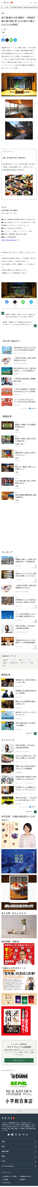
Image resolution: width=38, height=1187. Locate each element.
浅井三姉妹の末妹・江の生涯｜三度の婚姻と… (25, 724)
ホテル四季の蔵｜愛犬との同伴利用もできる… (25, 482)
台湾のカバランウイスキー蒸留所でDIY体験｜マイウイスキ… (25, 574)
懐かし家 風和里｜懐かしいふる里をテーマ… (25, 468)
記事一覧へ (29, 733)
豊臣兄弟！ (6, 660)
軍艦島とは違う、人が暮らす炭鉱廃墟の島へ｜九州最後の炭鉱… (25, 560)
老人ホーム (24, 663)
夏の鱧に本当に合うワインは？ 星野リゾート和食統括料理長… (25, 641)
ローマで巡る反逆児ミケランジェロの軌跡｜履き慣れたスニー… (25, 615)
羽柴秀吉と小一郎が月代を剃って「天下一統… (25, 681)
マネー (30, 660)
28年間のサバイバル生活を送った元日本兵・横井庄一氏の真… (25, 601)
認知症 (5, 663)
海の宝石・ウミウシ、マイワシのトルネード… (25, 713)
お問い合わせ (6, 1182)
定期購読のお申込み (25, 1176)
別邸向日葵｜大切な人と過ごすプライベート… (25, 453)
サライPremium (7, 1166)
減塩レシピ (22, 660)
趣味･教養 (5, 1151)
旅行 (7, 7)
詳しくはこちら (19, 1060)
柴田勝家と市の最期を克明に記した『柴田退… (25, 692)
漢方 (4, 665)
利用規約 (22, 1179)
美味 (3, 1141)
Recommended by (24, 408)
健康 (3, 1156)
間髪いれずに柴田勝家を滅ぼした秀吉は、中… (25, 702)
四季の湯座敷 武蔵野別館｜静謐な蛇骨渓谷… (25, 496)
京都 (32, 663)
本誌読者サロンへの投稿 (9, 1176)
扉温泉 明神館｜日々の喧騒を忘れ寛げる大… (25, 425)
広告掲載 (5, 1179)
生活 (3, 1161)
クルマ (14, 660)
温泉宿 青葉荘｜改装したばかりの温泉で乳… (25, 439)
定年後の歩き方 (14, 663)
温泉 (18, 444)
